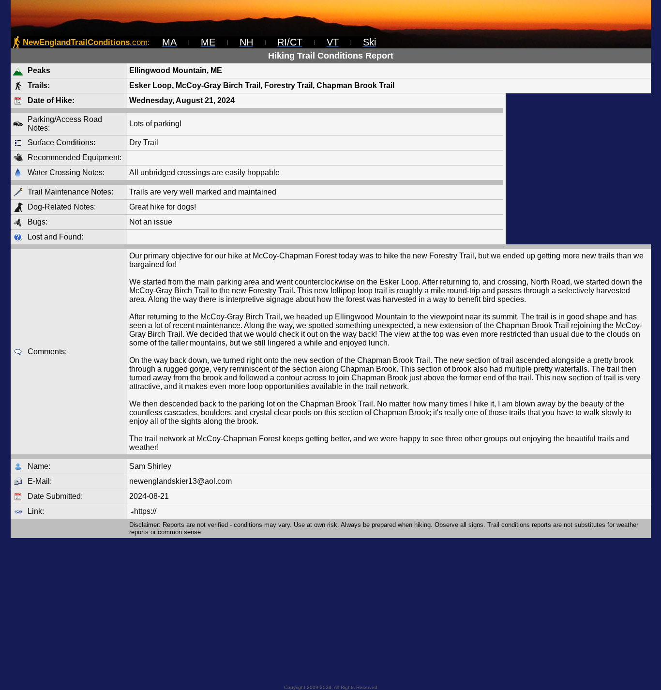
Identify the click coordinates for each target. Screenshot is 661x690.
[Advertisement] (578, 168)
